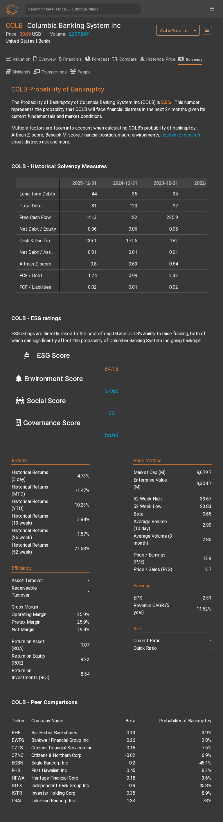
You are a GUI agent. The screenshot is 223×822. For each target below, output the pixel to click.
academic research (180, 135)
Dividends (21, 72)
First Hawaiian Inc (49, 770)
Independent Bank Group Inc (60, 785)
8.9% (206, 793)
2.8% (206, 740)
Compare (128, 59)
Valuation (21, 59)
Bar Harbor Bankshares (54, 732)
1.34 (131, 800)
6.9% (206, 755)
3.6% (206, 778)
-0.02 (130, 755)
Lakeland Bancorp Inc (53, 800)
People (84, 72)
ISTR (17, 793)
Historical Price (160, 59)
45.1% (205, 763)
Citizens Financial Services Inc (62, 748)
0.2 (132, 763)
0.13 (131, 732)
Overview (47, 59)
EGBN (17, 763)
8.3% (206, 770)
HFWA (18, 778)
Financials (72, 59)
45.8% (205, 785)
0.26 (131, 740)
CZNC (18, 755)
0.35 (131, 793)
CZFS (17, 748)
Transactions (54, 72)
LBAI (16, 800)
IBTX (17, 785)
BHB (16, 732)
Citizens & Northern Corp (56, 755)
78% (207, 800)
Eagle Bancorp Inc (49, 763)
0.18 (131, 778)
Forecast (100, 59)
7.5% (206, 748)
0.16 (131, 748)
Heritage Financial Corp (54, 778)
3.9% (206, 732)
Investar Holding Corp (53, 793)
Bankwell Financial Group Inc (60, 740)
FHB (16, 770)
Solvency (194, 59)
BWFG (18, 740)
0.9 (132, 785)
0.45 (131, 770)
